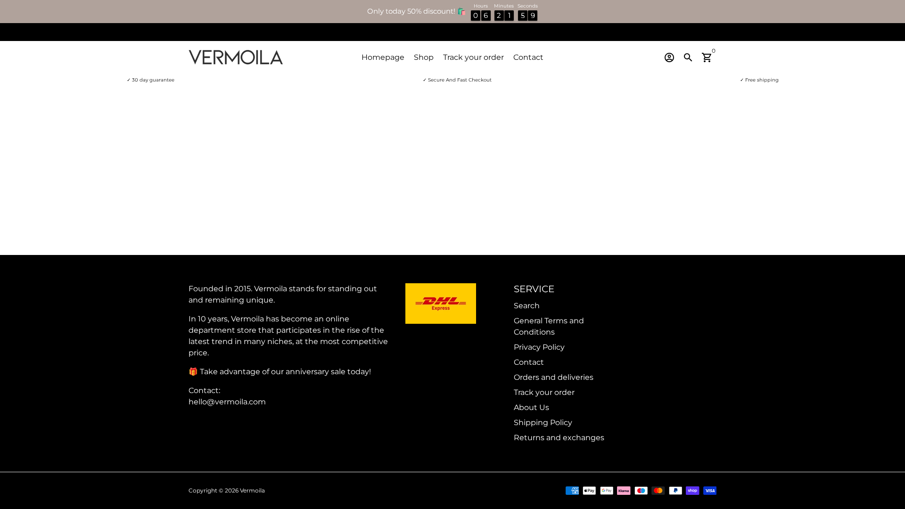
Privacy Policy (539, 347)
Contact (528, 57)
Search (527, 305)
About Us (531, 407)
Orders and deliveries (553, 377)
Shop (424, 57)
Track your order (473, 57)
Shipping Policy (543, 422)
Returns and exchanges (559, 437)
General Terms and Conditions (549, 326)
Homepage (383, 57)
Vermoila (252, 490)
